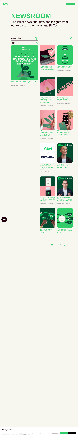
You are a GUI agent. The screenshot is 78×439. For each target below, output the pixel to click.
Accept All (63, 433)
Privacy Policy (7, 436)
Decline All (72, 433)
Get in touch (70, 3)
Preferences (54, 433)
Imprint (3, 436)
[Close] (72, 422)
